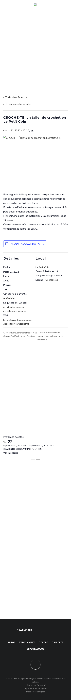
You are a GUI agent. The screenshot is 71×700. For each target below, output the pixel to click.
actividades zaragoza (13, 307)
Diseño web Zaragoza (35, 691)
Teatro (43, 642)
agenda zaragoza (11, 311)
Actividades (9, 298)
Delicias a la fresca (15, 522)
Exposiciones (27, 642)
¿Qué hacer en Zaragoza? (35, 688)
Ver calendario (10, 452)
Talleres (57, 642)
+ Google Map (50, 279)
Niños (11, 642)
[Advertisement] (35, 46)
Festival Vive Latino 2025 (19, 475)
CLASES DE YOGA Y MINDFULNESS (22, 449)
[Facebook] (37, 630)
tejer (23, 311)
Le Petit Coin (42, 267)
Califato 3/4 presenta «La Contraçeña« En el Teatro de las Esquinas (50, 336)
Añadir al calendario (25, 243)
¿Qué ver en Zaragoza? (36, 685)
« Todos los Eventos (15, 97)
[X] (44, 630)
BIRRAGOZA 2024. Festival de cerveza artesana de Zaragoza (35, 506)
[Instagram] (50, 630)
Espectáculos (35, 649)
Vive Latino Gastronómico (20, 490)
